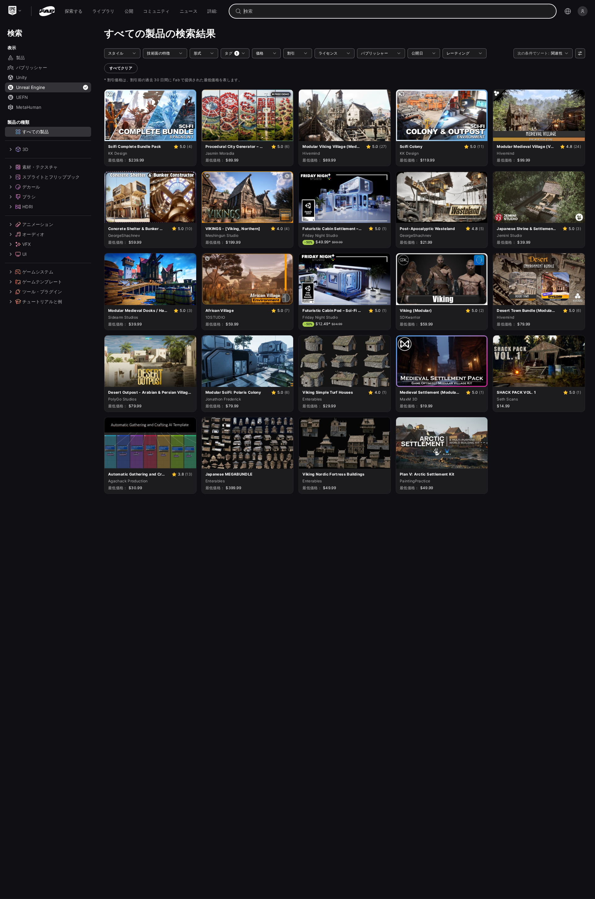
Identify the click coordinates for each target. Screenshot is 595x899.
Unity (21, 77)
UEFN (22, 97)
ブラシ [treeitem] (29, 196)
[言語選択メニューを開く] (568, 11)
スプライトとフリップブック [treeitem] (51, 176)
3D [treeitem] (25, 149)
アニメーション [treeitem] (37, 224)
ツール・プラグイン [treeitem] (42, 291)
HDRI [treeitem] (27, 206)
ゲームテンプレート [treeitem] (42, 281)
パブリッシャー (31, 67)
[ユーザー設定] (580, 53)
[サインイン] (583, 11)
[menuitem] (73, 11)
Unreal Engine (30, 87)
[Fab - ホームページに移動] (47, 11)
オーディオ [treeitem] (33, 234)
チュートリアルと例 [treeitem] (42, 301)
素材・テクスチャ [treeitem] (40, 167)
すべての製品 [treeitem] (35, 131)
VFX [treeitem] (26, 244)
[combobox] (397, 11)
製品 (20, 57)
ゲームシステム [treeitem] (37, 271)
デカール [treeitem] (31, 186)
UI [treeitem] (24, 254)
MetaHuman (29, 107)
